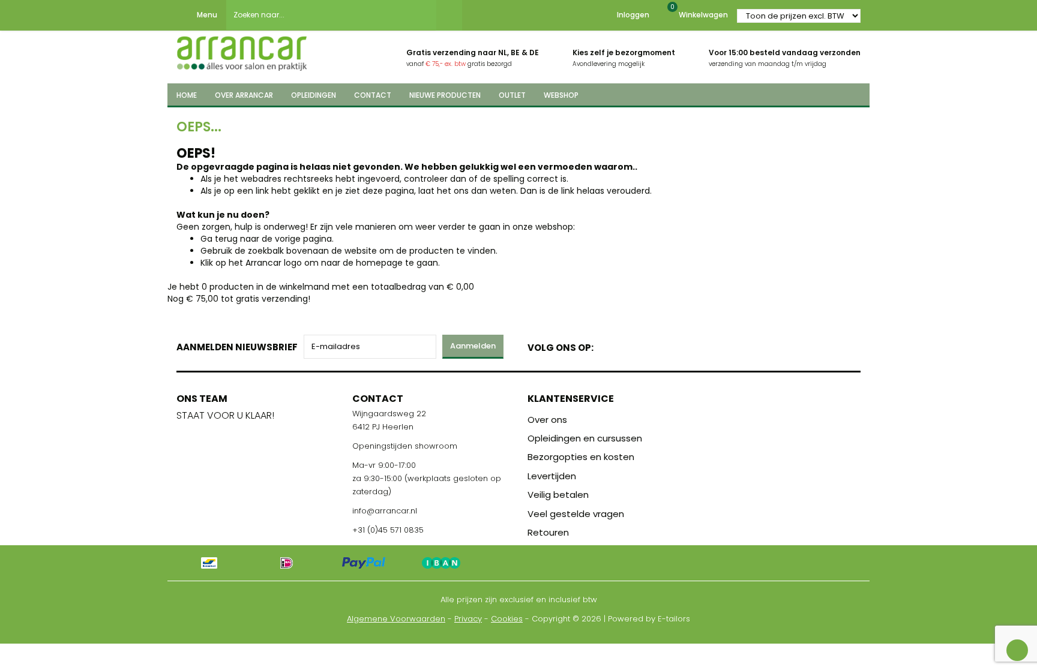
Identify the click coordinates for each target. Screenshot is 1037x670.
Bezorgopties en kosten (581, 456)
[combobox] (331, 15)
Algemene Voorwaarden (396, 618)
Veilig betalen (558, 494)
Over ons (547, 419)
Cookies (507, 618)
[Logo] (241, 50)
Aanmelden (473, 345)
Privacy (468, 618)
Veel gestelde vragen (576, 513)
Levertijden (552, 476)
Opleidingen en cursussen (585, 438)
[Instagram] (648, 345)
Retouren (548, 532)
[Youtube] (627, 345)
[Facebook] (606, 345)
